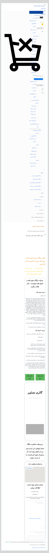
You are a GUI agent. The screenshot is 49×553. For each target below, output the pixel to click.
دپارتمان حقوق (35, 78)
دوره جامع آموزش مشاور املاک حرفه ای (33, 41)
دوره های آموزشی (37, 15)
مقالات (42, 172)
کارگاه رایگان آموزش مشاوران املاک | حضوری (33, 154)
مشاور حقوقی (40, 271)
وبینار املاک (34, 147)
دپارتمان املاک (35, 36)
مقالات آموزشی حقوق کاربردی (35, 182)
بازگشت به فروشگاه (38, 79)
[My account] (42, 92)
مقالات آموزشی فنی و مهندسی (35, 189)
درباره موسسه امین (37, 199)
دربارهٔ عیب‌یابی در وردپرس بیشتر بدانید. (38, 547)
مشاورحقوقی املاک (32, 274)
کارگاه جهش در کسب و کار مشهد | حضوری (32, 138)
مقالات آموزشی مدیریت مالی (35, 186)
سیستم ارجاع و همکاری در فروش (37, 217)
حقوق (37, 160)
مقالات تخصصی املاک (37, 179)
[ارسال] (42, 24)
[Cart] (42, 89)
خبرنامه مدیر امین (40, 213)
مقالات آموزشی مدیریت (36, 175)
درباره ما (41, 196)
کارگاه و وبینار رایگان (37, 130)
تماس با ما (41, 209)
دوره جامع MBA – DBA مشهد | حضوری (33, 23)
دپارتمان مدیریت (35, 17)
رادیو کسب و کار (40, 220)
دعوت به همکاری (38, 206)
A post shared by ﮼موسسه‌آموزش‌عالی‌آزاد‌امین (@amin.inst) (33, 535)
